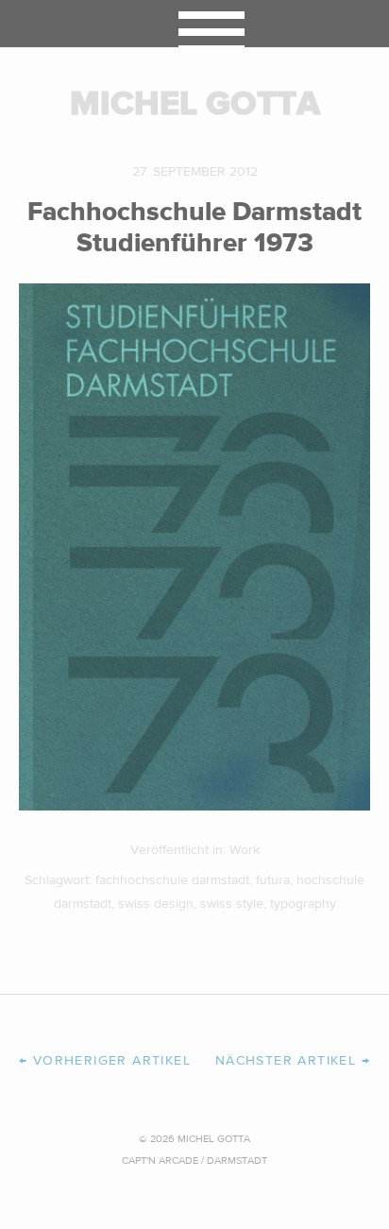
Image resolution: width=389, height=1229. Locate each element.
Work (244, 850)
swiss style (231, 904)
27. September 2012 (195, 171)
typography (303, 904)
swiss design (156, 904)
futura (273, 880)
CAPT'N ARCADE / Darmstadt (194, 1160)
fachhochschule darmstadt (172, 880)
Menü (195, 23)
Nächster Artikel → (292, 1060)
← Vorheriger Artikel (105, 1060)
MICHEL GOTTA (195, 103)
